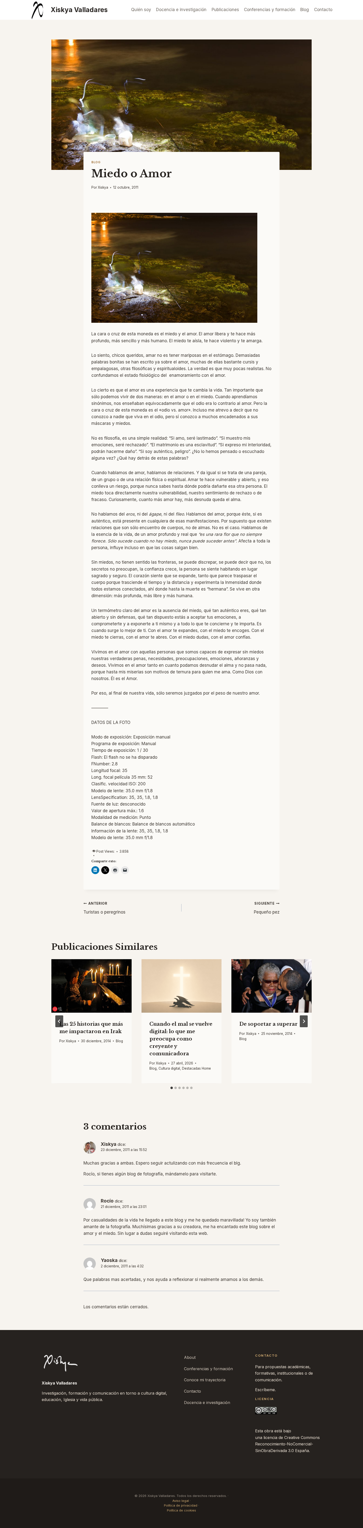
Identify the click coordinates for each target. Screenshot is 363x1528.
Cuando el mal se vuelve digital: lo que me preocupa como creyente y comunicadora (180, 1039)
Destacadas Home (196, 1069)
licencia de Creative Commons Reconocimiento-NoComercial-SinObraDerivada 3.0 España (287, 1444)
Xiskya (103, 187)
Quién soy (141, 9)
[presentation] (91, 985)
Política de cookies (181, 1510)
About (190, 1357)
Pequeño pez (267, 908)
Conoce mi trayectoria (204, 1379)
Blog (304, 9)
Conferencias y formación (269, 9)
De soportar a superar (268, 1024)
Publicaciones (225, 9)
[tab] (171, 1088)
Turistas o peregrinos (104, 908)
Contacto (323, 9)
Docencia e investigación (181, 9)
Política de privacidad (180, 1505)
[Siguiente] (304, 1021)
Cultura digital (169, 1069)
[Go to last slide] (59, 1021)
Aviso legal (180, 1501)
